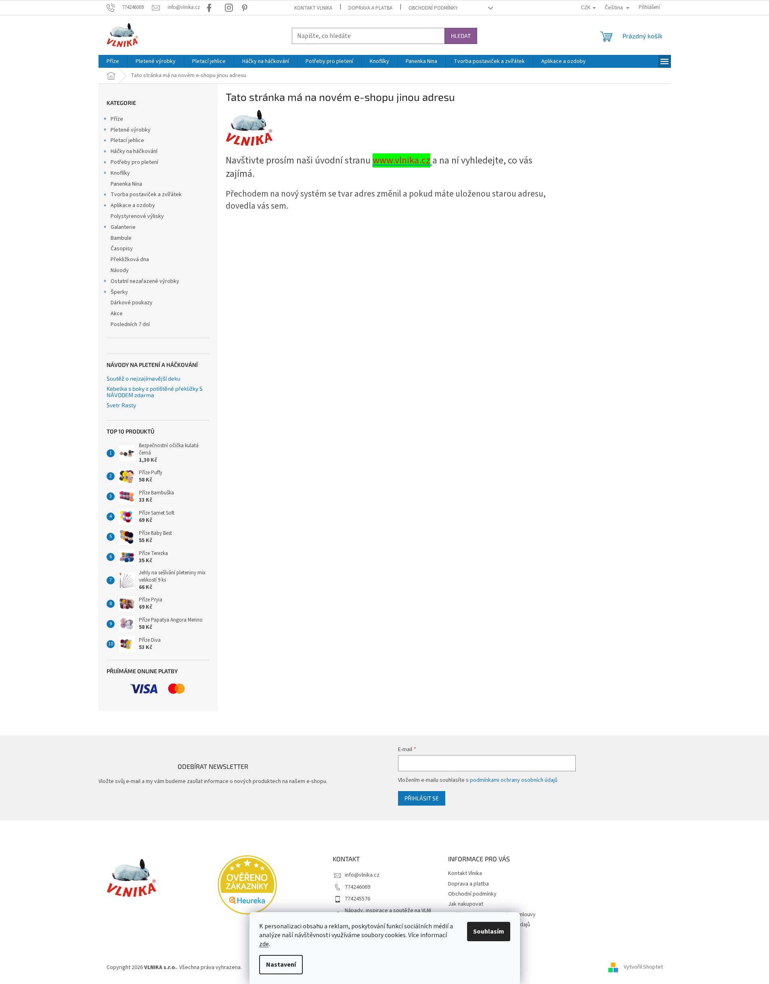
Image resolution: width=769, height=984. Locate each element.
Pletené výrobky (131, 130)
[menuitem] (112, 61)
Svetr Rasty (121, 405)
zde (264, 944)
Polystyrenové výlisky (137, 216)
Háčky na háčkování (134, 151)
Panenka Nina (126, 184)
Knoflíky (120, 173)
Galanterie (123, 227)
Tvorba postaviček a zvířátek (146, 195)
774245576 (357, 899)
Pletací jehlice (127, 140)
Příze (117, 119)
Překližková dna (130, 259)
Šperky (119, 292)
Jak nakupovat (465, 904)
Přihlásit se (421, 798)
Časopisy (122, 249)
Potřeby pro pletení (134, 162)
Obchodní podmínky (433, 8)
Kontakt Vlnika (313, 8)
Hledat (461, 35)
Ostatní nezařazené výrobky (145, 281)
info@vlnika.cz (362, 875)
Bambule (121, 238)
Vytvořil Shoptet (643, 967)
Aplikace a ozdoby (133, 205)
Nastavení (281, 964)
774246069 (357, 887)
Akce (117, 314)
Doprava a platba (370, 8)
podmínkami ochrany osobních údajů (513, 780)
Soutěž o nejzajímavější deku (143, 378)
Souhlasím (488, 931)
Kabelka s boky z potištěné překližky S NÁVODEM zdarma (155, 391)
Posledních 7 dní (130, 324)
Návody (120, 270)
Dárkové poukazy (132, 303)
